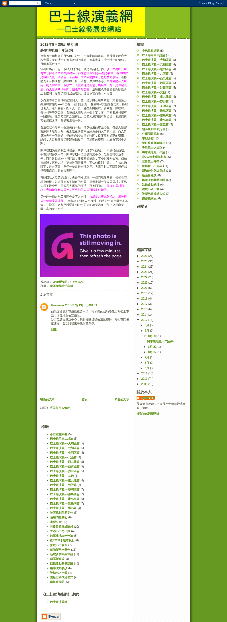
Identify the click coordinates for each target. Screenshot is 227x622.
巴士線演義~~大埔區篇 (157, 60)
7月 (147, 357)
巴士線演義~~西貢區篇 (157, 83)
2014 (144, 314)
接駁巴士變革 (150, 161)
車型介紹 (148, 138)
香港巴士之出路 (152, 147)
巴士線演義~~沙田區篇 (157, 87)
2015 (144, 309)
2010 (144, 378)
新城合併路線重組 (153, 170)
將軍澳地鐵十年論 (61, 286)
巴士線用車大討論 (153, 55)
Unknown (57, 305)
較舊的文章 (122, 399)
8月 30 (152, 336)
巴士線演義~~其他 (154, 92)
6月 (147, 362)
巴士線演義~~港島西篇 (157, 110)
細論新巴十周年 (152, 166)
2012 (144, 320)
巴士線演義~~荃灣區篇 (157, 106)
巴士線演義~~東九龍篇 (157, 96)
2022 (144, 277)
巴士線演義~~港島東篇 (157, 115)
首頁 (85, 399)
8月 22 (152, 346)
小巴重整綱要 (150, 50)
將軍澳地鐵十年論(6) (160, 341)
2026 (144, 256)
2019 (144, 293)
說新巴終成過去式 (153, 193)
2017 (144, 304)
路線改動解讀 (150, 184)
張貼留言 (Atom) (60, 407)
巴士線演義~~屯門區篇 (157, 69)
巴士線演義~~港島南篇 (157, 119)
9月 (147, 325)
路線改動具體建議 (153, 180)
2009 (144, 384)
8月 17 (152, 352)
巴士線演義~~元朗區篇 (157, 64)
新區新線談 (149, 175)
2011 (144, 373)
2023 (144, 272)
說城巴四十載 (150, 189)
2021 (144, 282)
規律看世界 (148, 397)
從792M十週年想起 (154, 157)
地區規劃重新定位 (153, 129)
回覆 (54, 329)
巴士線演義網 (58, 602)
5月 (147, 368)
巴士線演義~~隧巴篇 (155, 124)
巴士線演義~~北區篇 (155, 73)
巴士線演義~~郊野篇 (155, 101)
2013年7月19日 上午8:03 (81, 305)
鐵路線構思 (149, 198)
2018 (144, 298)
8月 (147, 330)
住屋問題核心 (150, 133)
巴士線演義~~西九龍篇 (157, 78)
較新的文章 (47, 399)
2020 (144, 288)
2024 (144, 266)
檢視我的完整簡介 (148, 413)
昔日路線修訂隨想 (153, 143)
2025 (144, 261)
